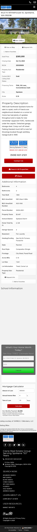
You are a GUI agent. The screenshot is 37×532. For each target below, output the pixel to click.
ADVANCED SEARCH (9, 475)
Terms (20, 530)
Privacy (26, 530)
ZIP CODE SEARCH (9, 484)
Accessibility (12, 530)
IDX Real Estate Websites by (13, 528)
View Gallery (19, 40)
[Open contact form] (34, 2)
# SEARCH (6, 486)
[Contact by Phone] (30, 2)
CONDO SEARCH (8, 482)
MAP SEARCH (7, 477)
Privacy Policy (20, 518)
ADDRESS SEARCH (9, 491)
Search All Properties (19, 169)
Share (19, 176)
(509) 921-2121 (18, 155)
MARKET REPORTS (9, 507)
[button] (2, 31)
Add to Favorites (10, 51)
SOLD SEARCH (7, 488)
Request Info (27, 47)
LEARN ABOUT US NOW (10, 499)
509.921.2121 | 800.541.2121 (13, 459)
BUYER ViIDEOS (8, 479)
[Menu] (34, 7)
